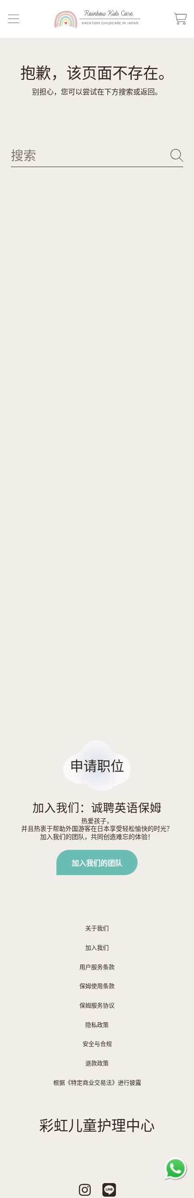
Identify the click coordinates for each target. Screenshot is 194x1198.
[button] (13, 19)
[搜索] (177, 155)
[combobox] (97, 156)
